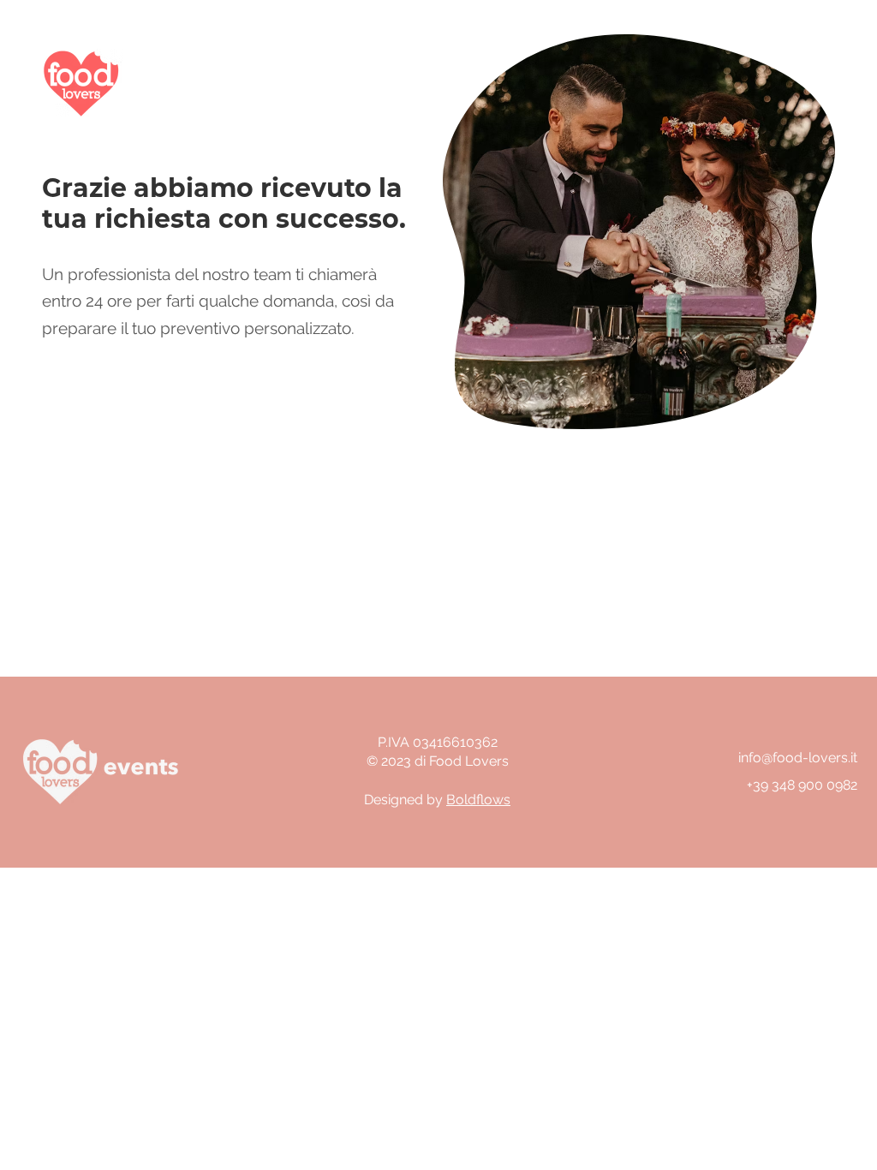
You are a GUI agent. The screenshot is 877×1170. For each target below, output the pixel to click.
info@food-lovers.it (797, 757)
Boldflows (478, 799)
